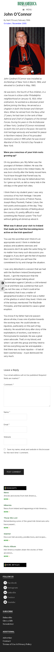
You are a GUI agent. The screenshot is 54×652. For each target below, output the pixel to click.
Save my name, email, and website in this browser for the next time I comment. (26, 451)
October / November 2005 (15, 23)
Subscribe (7, 617)
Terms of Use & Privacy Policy (17, 644)
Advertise (7, 637)
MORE (6, 499)
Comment (9, 384)
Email (7, 424)
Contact (7, 641)
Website (7, 437)
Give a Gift (8, 620)
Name (7, 412)
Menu (29, 9)
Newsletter (8, 624)
